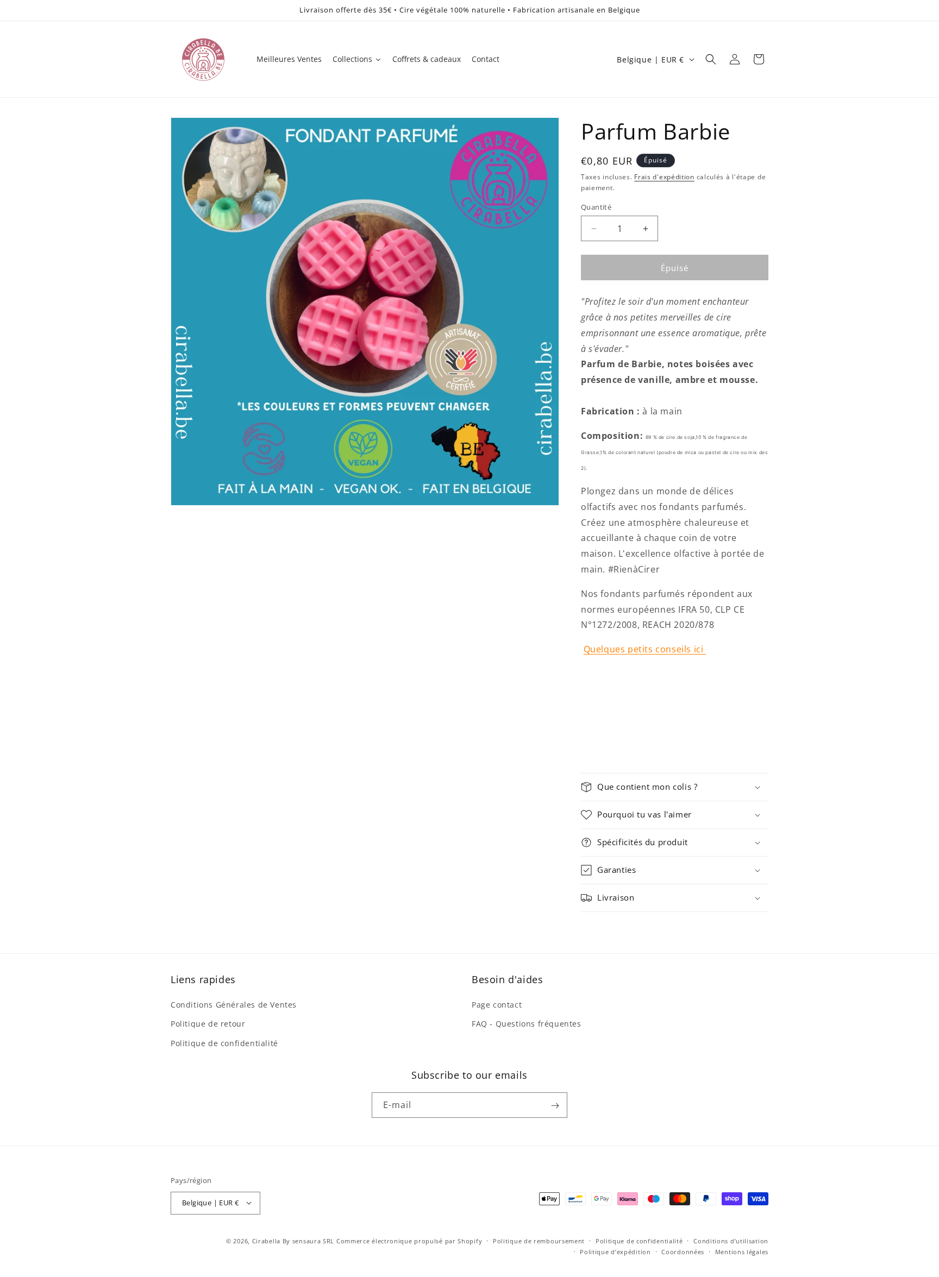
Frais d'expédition (664, 176)
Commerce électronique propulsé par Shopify (409, 1240)
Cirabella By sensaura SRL (293, 1240)
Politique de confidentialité (224, 1043)
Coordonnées (682, 1251)
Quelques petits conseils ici (645, 649)
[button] (711, 59)
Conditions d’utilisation (730, 1240)
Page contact (497, 1005)
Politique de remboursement (539, 1240)
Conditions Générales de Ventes (234, 1005)
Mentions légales (741, 1251)
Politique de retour (208, 1024)
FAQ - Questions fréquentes (526, 1024)
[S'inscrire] (555, 1105)
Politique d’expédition (615, 1251)
